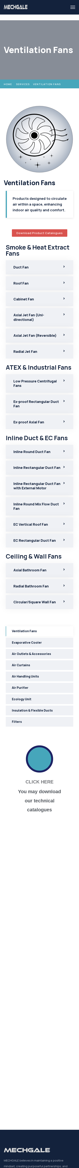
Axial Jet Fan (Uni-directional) (28, 317)
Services (23, 84)
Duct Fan (21, 267)
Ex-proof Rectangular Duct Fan (36, 403)
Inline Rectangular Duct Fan (36, 467)
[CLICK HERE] (39, 759)
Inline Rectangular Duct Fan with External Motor (36, 485)
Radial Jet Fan (25, 351)
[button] (39, 267)
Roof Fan (21, 283)
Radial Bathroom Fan (31, 586)
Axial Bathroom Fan (29, 570)
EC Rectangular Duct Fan (34, 540)
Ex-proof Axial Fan (28, 422)
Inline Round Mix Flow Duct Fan (36, 506)
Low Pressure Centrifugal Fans (35, 383)
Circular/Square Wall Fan (34, 602)
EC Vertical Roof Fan (30, 524)
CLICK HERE (39, 781)
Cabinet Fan (23, 299)
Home (8, 84)
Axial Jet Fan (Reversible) (35, 335)
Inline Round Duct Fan (31, 451)
